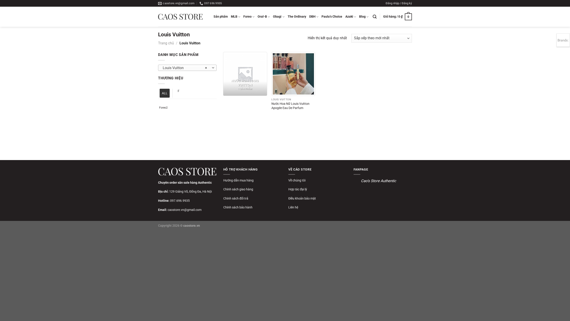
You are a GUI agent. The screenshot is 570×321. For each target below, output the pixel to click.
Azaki (349, 17)
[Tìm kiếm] (375, 16)
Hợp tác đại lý (297, 189)
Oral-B (262, 17)
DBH (312, 17)
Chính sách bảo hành (237, 207)
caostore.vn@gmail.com (185, 210)
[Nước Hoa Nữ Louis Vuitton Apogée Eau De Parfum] (293, 74)
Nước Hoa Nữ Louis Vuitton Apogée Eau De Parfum (290, 106)
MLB (234, 17)
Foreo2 (163, 107)
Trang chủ (166, 43)
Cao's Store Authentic (378, 181)
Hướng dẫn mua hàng (238, 180)
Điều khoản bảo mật (302, 198)
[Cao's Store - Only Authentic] (180, 17)
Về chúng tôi (296, 180)
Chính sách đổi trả (235, 198)
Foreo (247, 17)
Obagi (277, 17)
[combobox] (187, 68)
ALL (164, 93)
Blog (362, 17)
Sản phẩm (221, 17)
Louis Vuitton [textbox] (185, 68)
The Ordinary (297, 17)
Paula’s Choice (332, 17)
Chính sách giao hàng (238, 189)
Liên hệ (293, 207)
